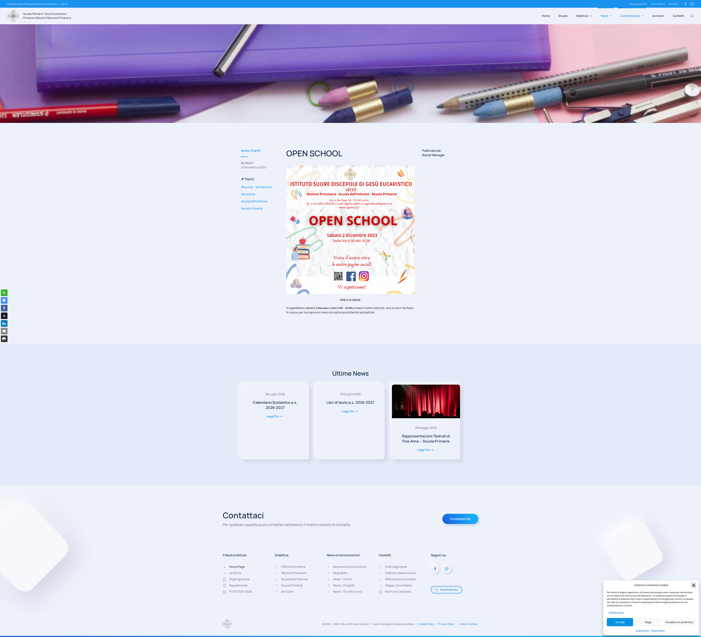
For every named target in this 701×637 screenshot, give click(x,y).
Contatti (673, 4)
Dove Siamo (658, 4)
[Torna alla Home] (13, 16)
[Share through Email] (4, 331)
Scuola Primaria (251, 208)
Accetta (620, 622)
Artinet (473, 624)
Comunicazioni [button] (630, 16)
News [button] (604, 16)
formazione (263, 187)
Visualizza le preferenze (679, 622)
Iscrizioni (658, 16)
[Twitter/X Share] (4, 315)
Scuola (563, 16)
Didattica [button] (582, 16)
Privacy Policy (658, 630)
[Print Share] (4, 338)
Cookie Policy (642, 630)
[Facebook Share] (4, 308)
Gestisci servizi (616, 612)
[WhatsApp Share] (4, 292)
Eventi (255, 150)
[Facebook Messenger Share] (4, 300)
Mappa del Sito (638, 4)
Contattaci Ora (460, 519)
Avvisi (245, 150)
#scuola (247, 187)
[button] (694, 585)
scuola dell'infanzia (254, 201)
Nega (648, 622)
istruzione (248, 194)
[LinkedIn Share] (4, 323)
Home (546, 16)
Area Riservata (449, 589)
